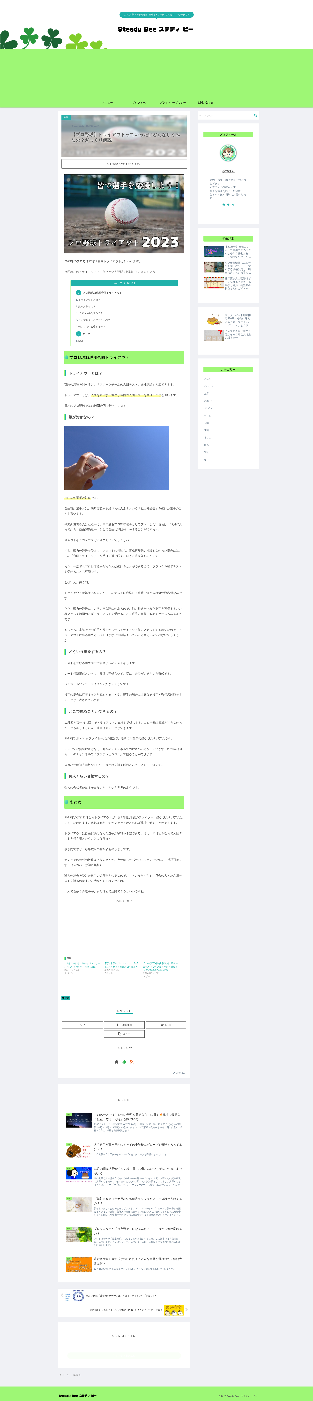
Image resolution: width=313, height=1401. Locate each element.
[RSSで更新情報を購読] (131, 1061)
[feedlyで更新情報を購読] (124, 1061)
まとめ (86, 333)
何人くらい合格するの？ (91, 326)
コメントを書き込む (124, 1355)
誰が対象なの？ (87, 306)
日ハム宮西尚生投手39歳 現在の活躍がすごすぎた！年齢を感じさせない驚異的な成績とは (160, 966)
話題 (67, 998)
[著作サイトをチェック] (116, 1061)
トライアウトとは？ (89, 300)
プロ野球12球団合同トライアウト (102, 292)
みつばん (228, 171)
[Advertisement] (156, 73)
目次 (123, 283)
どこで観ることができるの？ (94, 320)
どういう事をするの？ (90, 313)
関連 (80, 341)
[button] (124, 1034)
